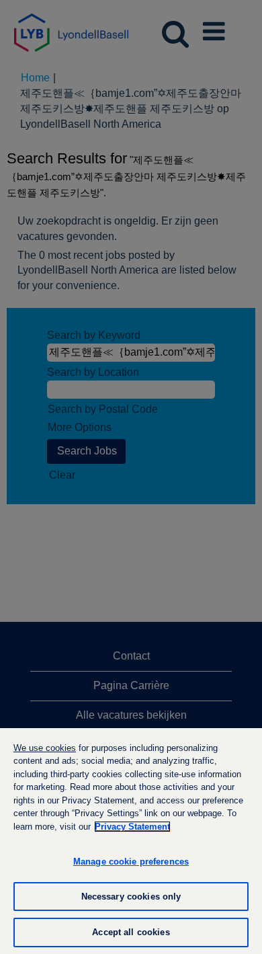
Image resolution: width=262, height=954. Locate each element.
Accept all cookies (130, 932)
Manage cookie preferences (131, 862)
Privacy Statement (132, 827)
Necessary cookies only (131, 896)
